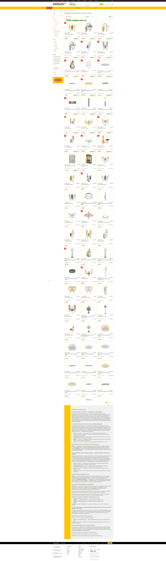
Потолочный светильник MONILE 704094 (87, 354)
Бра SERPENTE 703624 (69, 222)
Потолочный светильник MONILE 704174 (104, 354)
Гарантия (62, 0)
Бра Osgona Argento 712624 (70, 165)
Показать (57, 80)
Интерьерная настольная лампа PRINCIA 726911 (104, 279)
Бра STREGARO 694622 (69, 34)
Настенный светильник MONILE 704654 (88, 372)
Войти (112, 0)
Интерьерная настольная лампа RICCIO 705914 (72, 260)
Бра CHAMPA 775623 (101, 128)
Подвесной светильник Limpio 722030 (105, 109)
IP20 (55, 64)
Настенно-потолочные (57, 31)
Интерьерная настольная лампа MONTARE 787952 (87, 336)
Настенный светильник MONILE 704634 (72, 90)
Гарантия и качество (81, 550)
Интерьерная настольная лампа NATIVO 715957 (87, 317)
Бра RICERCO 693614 (85, 52)
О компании (69, 546)
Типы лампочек (80, 556)
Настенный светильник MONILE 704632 (88, 391)
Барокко (56, 45)
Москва (74, 2)
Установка (78, 0)
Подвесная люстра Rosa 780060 (104, 222)
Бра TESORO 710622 (101, 165)
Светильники (68, 20)
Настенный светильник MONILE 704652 (105, 391)
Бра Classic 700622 (84, 128)
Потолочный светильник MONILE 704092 (104, 373)
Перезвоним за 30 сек (87, 2)
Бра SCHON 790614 (68, 52)
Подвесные (56, 34)
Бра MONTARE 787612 (69, 335)
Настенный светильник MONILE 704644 (72, 372)
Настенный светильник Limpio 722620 (88, 109)
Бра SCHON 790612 (101, 34)
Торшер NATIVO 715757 (102, 316)
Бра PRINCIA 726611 (85, 71)
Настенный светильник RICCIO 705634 (72, 71)
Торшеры (81, 20)
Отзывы (73, 0)
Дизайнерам (85, 0)
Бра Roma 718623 (68, 128)
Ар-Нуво (55, 42)
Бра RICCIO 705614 (101, 241)
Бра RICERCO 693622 (85, 241)
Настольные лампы (75, 20)
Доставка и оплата (56, 0)
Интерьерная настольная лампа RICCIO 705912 (105, 260)
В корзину (75, 38)
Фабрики (68, 549)
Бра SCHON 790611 (84, 34)
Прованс (55, 51)
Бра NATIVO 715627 (68, 316)
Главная (54, 10)
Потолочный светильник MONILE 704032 (104, 336)
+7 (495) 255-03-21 (75, 4)
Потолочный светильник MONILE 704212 (87, 91)
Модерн (56, 49)
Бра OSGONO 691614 (69, 146)
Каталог (57, 10)
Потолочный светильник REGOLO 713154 (71, 279)
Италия (56, 74)
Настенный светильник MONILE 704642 (105, 90)
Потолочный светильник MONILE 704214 (104, 72)
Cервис (79, 546)
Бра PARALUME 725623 (69, 297)
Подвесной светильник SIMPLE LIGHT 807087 (105, 204)
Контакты (95, 0)
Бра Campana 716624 (85, 146)
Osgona (56, 69)
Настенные (56, 33)
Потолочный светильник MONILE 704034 (71, 354)
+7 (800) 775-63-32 (75, 3)
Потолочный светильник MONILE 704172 (71, 392)
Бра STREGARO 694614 (85, 184)
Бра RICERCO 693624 (101, 52)
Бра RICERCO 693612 (68, 241)
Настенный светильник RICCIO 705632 (88, 259)
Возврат (68, 0)
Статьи (79, 555)
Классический (56, 48)
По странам (68, 550)
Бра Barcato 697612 (101, 146)
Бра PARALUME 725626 (85, 297)
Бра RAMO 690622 (84, 278)
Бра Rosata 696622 (84, 222)
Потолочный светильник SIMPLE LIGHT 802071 (88, 204)
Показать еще (88, 399)
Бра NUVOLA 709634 (101, 297)
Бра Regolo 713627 (84, 165)
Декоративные (56, 30)
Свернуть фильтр (68, 16)
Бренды (90, 0)
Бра (84, 20)
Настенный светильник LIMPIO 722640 (72, 109)
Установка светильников (81, 549)
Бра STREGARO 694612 (69, 184)
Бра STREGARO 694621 (69, 203)
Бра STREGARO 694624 (102, 184)
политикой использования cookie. (94, 557)
